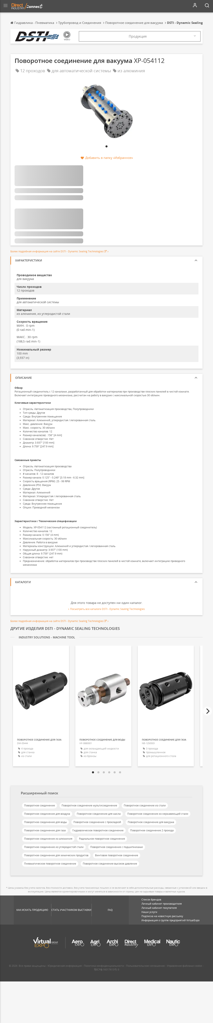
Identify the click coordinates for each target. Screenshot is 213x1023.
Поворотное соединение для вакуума (151, 822)
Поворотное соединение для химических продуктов (56, 855)
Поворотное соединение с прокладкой (97, 822)
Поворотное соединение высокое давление (110, 863)
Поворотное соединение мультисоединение (89, 805)
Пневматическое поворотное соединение (50, 863)
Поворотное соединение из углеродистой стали (54, 847)
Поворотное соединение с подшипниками (116, 847)
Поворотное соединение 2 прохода (152, 830)
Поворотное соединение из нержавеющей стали (157, 814)
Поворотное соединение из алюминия (48, 838)
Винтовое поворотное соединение (116, 855)
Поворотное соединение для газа (45, 830)
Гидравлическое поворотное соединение (98, 830)
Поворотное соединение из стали (145, 805)
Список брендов (151, 899)
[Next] (207, 711)
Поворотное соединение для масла (99, 814)
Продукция (138, 36)
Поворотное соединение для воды (45, 822)
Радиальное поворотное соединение (102, 838)
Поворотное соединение (39, 805)
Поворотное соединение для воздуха (47, 814)
